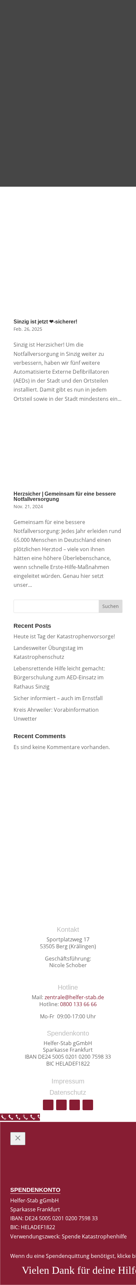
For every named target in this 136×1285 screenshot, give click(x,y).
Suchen (110, 606)
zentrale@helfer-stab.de (74, 997)
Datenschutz (68, 1092)
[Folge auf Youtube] (48, 1105)
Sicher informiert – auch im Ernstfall (58, 698)
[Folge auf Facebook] (61, 1105)
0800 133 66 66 (78, 1004)
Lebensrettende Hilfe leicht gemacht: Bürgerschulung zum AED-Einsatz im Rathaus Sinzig (59, 677)
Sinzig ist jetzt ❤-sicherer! (45, 321)
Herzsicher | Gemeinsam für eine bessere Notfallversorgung (65, 496)
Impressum (68, 1081)
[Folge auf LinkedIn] (88, 1105)
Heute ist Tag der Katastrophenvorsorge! (64, 636)
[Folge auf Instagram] (74, 1105)
